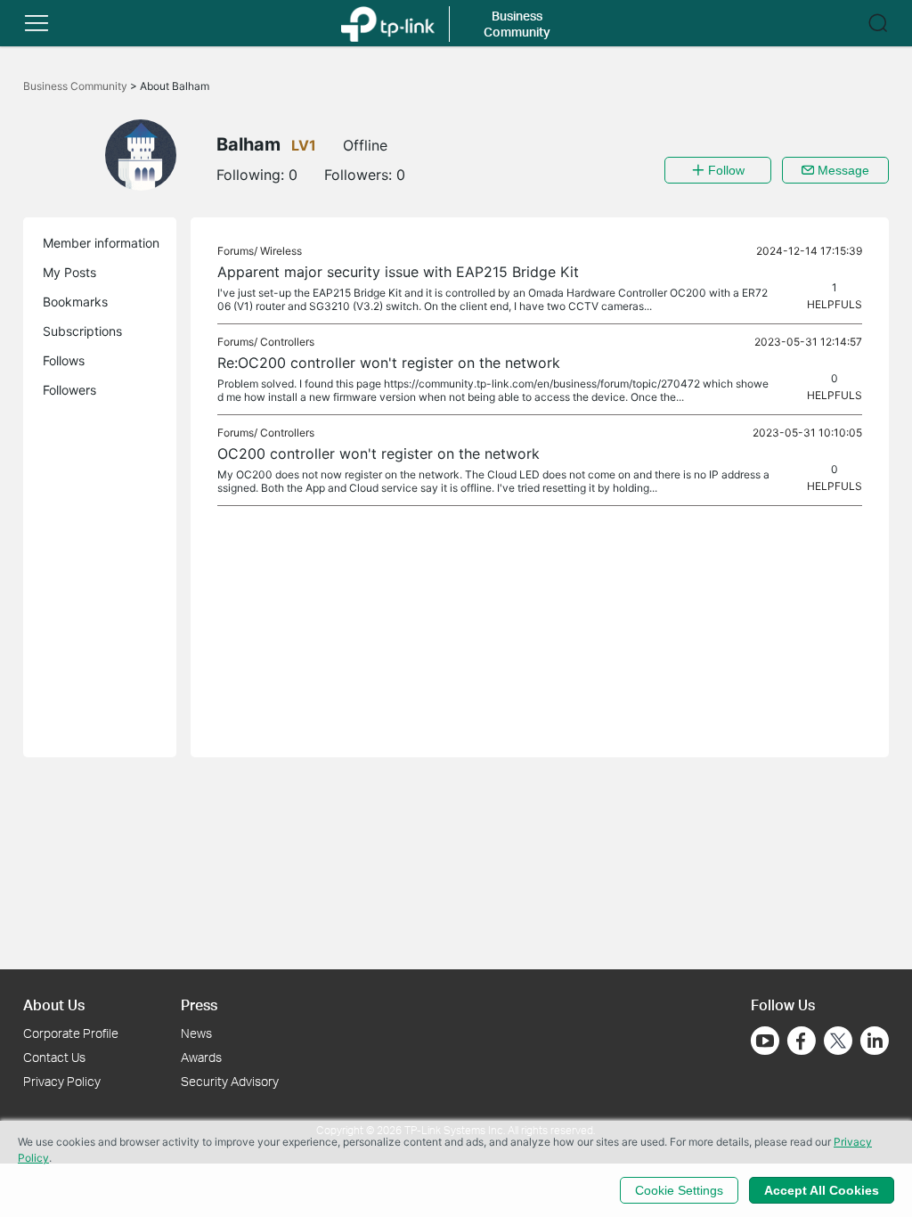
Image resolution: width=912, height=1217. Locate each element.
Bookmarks (75, 301)
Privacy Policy (62, 1081)
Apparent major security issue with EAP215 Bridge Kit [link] (398, 272)
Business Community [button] (517, 23)
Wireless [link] (281, 250)
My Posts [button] (69, 272)
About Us (54, 1004)
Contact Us (54, 1057)
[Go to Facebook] (801, 1040)
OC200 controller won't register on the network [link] (378, 453)
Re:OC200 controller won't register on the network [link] (388, 363)
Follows (64, 360)
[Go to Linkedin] (874, 1040)
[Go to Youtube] (765, 1040)
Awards (201, 1057)
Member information (101, 242)
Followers (69, 389)
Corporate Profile (70, 1033)
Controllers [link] (287, 341)
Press (199, 1004)
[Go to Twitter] (838, 1042)
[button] (36, 23)
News (196, 1033)
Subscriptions (82, 331)
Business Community (76, 86)
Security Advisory (230, 1081)
